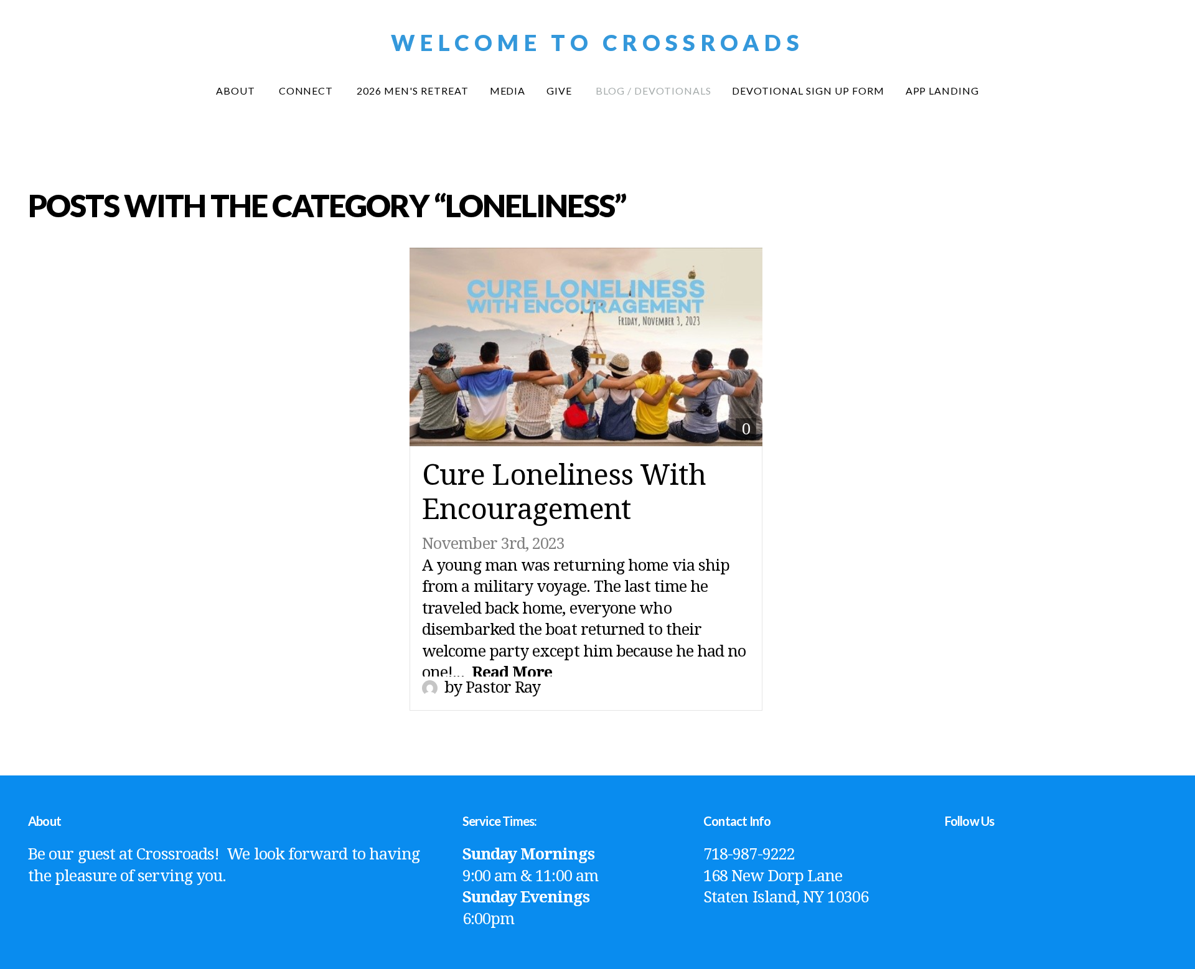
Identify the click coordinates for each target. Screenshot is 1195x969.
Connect (307, 90)
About (237, 90)
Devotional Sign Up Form (808, 90)
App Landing (943, 90)
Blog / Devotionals (653, 90)
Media (508, 90)
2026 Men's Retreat (412, 90)
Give (560, 90)
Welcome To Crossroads (597, 42)
